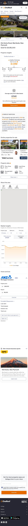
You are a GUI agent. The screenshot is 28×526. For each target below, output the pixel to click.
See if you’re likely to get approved (10, 315)
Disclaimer (3, 320)
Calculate (14, 297)
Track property (23, 17)
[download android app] (15, 518)
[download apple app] (5, 518)
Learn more (14, 378)
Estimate (6, 11)
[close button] (1, 3)
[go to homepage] (7, 8)
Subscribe (14, 492)
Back (2, 11)
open (25, 2)
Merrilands (3, 13)
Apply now (4, 318)
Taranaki (11, 11)
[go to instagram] (1, 522)
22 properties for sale (10, 127)
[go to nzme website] (24, 501)
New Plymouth (18, 11)
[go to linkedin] (6, 522)
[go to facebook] (4, 522)
